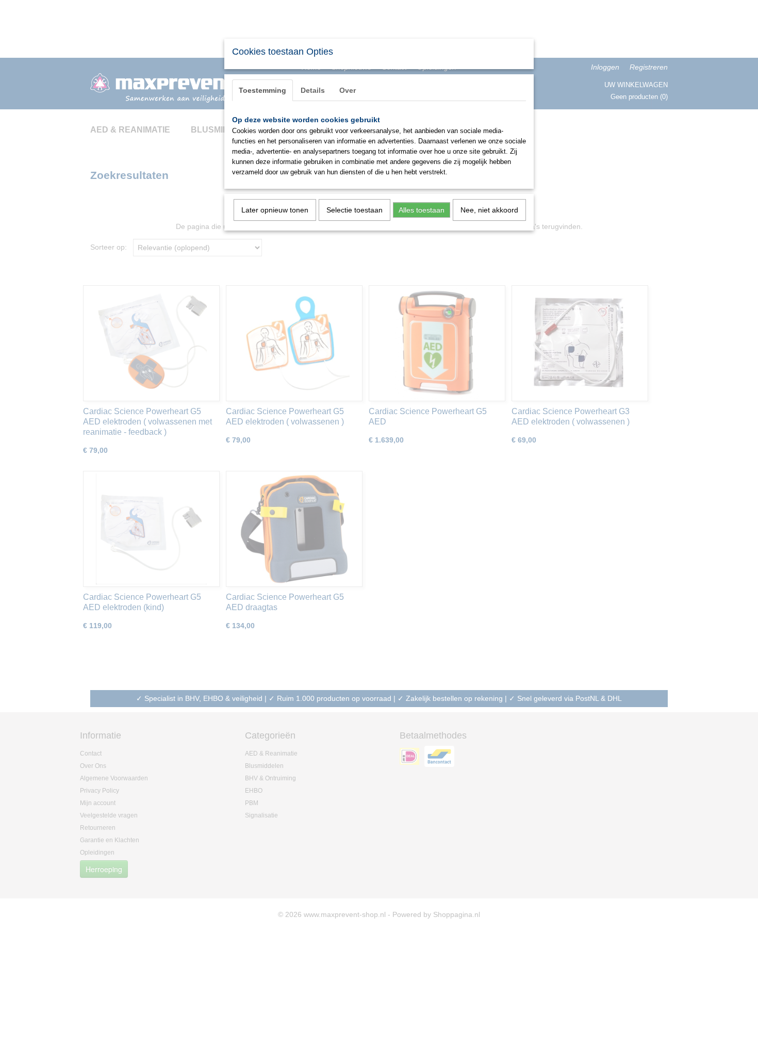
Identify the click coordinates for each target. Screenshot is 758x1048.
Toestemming (262, 90)
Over (347, 90)
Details (313, 90)
